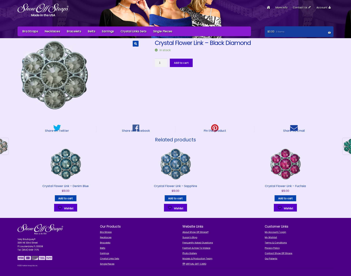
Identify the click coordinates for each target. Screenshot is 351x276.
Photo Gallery (189, 253)
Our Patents (271, 258)
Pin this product (215, 130)
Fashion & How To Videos (196, 248)
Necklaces (52, 31)
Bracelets (74, 31)
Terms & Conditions (276, 242)
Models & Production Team (197, 258)
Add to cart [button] (65, 198)
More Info (281, 7)
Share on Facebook (136, 130)
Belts (91, 31)
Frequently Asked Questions (197, 242)
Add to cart (181, 62)
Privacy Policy (272, 248)
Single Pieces (162, 31)
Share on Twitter (57, 130)
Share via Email (294, 130)
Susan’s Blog (189, 237)
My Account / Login (275, 232)
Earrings (108, 31)
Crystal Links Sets (133, 31)
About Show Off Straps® (195, 232)
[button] (136, 44)
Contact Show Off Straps (278, 253)
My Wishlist (271, 237)
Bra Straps (30, 31)
